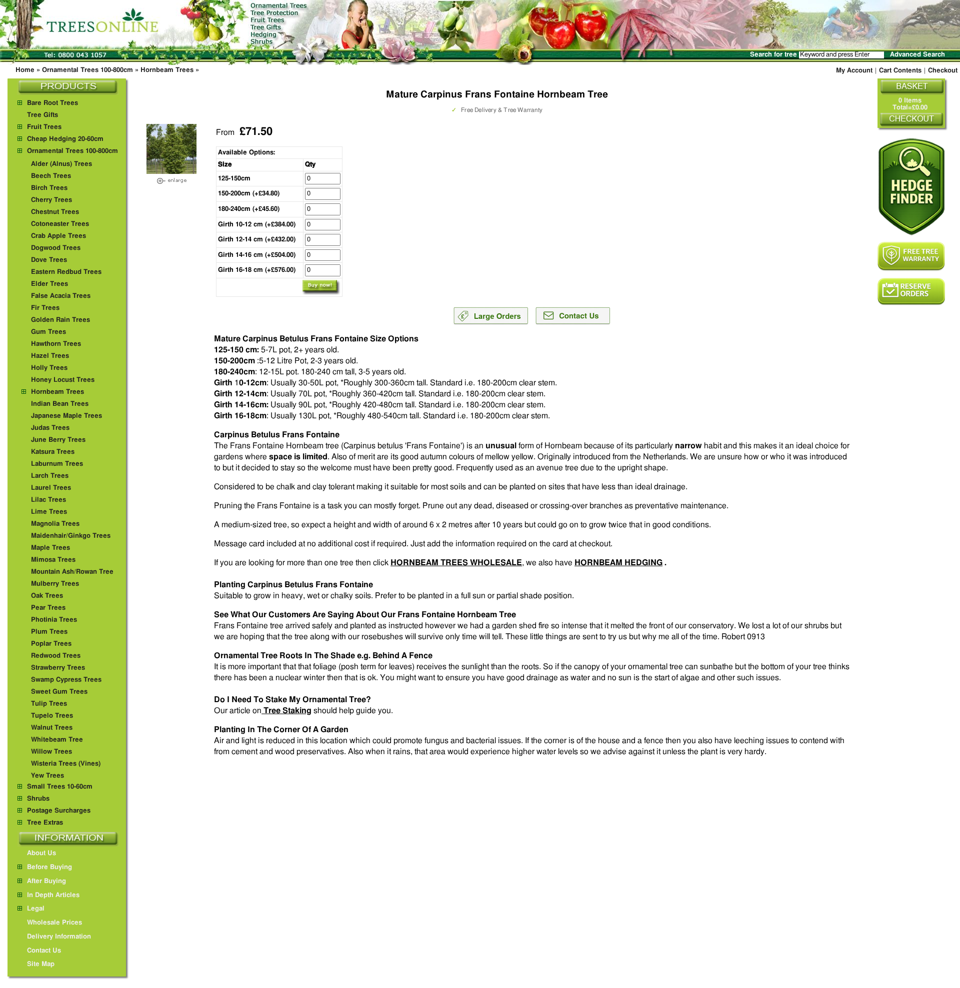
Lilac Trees (48, 500)
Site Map (40, 964)
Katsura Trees (52, 452)
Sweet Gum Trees (59, 692)
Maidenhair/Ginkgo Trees (70, 536)
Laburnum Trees (57, 464)
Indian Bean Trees (59, 404)
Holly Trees (49, 368)
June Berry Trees (58, 440)
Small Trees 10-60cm (59, 787)
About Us (41, 853)
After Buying (46, 881)
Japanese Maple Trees (66, 416)
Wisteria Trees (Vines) (65, 764)
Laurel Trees (51, 488)
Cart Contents (900, 70)
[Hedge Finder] (911, 186)
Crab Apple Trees (58, 236)
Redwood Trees (55, 656)
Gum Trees (48, 332)
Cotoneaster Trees (60, 224)
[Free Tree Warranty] (911, 256)
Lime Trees (49, 512)
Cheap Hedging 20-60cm (65, 139)
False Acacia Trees (60, 296)
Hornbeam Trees (167, 70)
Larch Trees (49, 476)
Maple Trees (50, 548)
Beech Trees (51, 176)
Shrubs (38, 799)
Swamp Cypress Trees (66, 680)
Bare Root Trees (52, 103)
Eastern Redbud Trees (66, 272)
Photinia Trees (54, 620)
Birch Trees (49, 188)
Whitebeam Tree (57, 740)
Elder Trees (49, 284)
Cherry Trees (51, 200)
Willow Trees (51, 752)
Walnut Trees (51, 728)
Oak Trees (47, 596)
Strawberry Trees (58, 668)
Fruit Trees (44, 127)
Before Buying (49, 867)
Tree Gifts (42, 115)
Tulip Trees (49, 704)
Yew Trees (47, 776)
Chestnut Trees (55, 212)
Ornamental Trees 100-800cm (87, 70)
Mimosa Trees (53, 560)
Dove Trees (49, 260)
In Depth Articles (53, 895)
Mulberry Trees (55, 584)
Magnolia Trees (55, 524)
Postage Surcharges (58, 811)
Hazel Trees (50, 356)
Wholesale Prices (54, 923)
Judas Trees (50, 428)
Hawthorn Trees (56, 344)
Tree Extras (45, 823)
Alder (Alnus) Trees (61, 164)
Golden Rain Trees (60, 320)
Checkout (943, 70)
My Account (854, 70)
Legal (35, 909)
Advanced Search (917, 54)
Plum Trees (49, 632)
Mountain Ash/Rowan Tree (72, 572)
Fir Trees (45, 308)
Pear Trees (48, 608)
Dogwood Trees (55, 248)
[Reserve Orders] (911, 291)
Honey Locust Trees (62, 380)
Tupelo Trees (52, 716)
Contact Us (44, 951)
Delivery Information (59, 937)
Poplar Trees (51, 644)
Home (25, 70)
